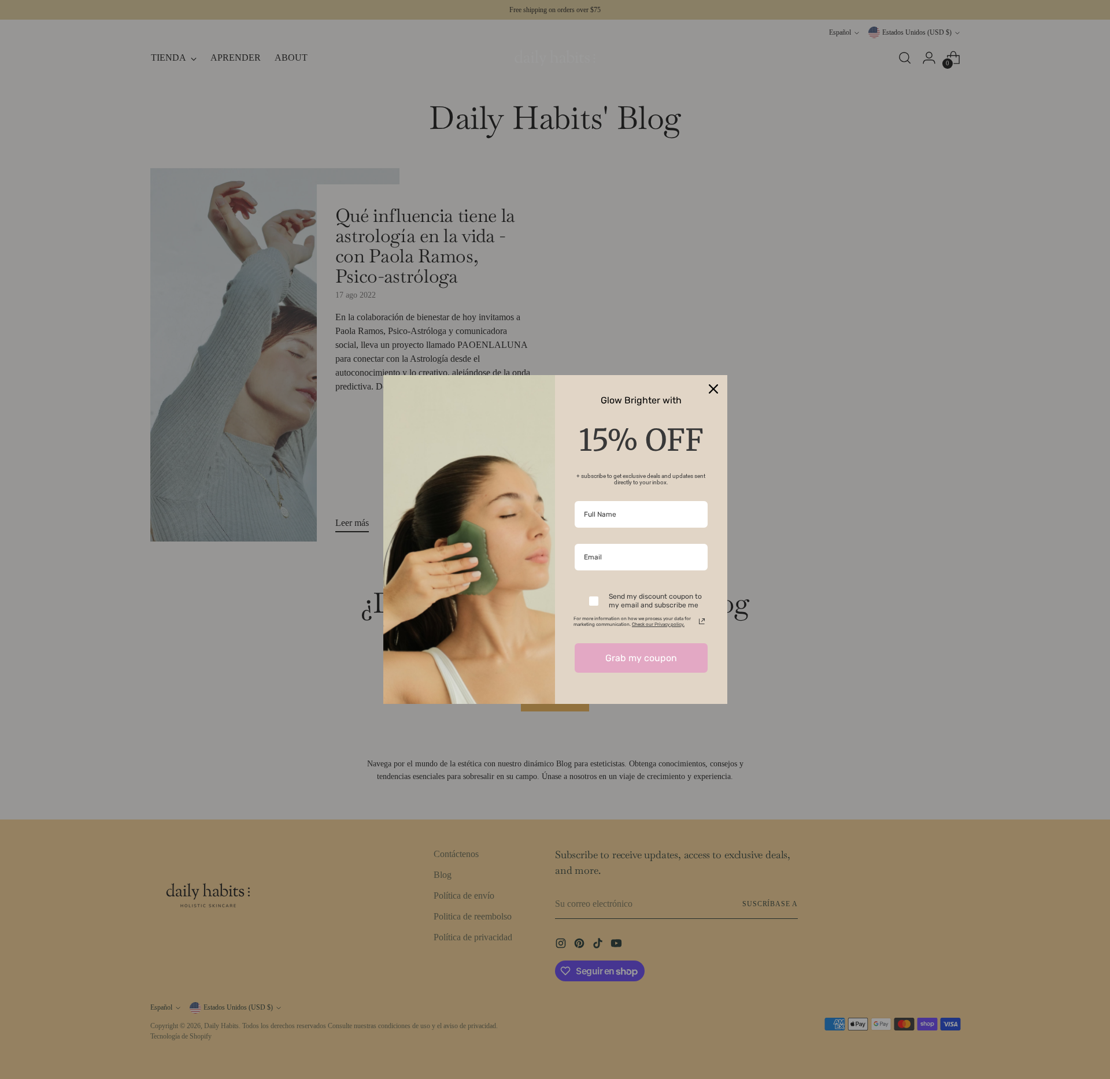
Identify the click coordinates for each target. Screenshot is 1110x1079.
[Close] (713, 389)
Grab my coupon (641, 657)
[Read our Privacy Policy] (702, 621)
